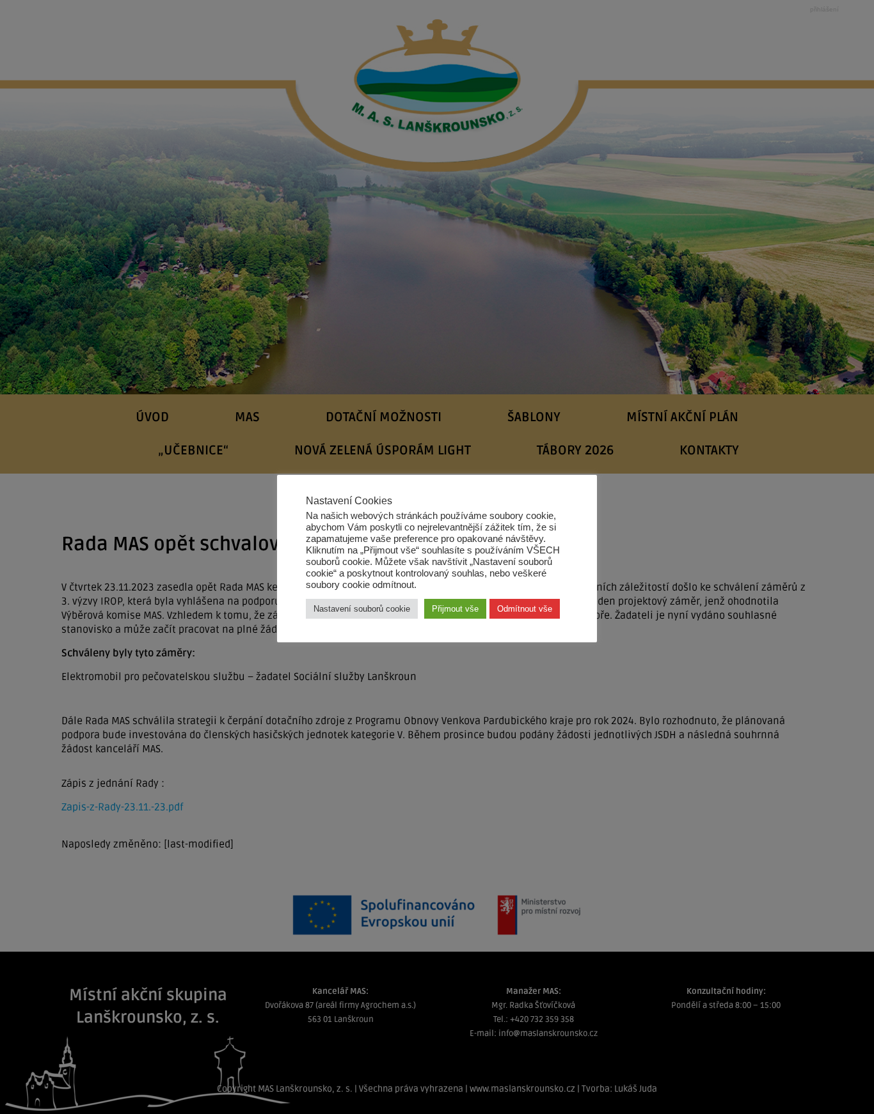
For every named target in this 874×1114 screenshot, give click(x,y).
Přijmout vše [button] (455, 609)
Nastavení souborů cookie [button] (362, 609)
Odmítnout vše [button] (524, 609)
